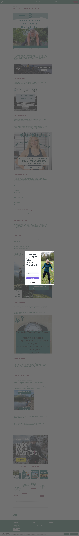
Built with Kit (32, 282)
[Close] (53, 252)
